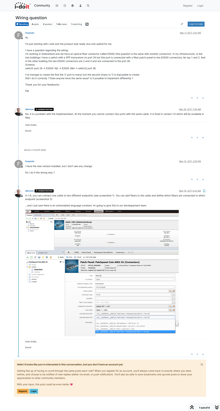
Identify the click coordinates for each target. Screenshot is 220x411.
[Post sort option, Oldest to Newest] (182, 24)
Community (42, 5)
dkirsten (29, 109)
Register (23, 391)
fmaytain (29, 33)
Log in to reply (196, 24)
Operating (23, 24)
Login (33, 391)
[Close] (202, 364)
